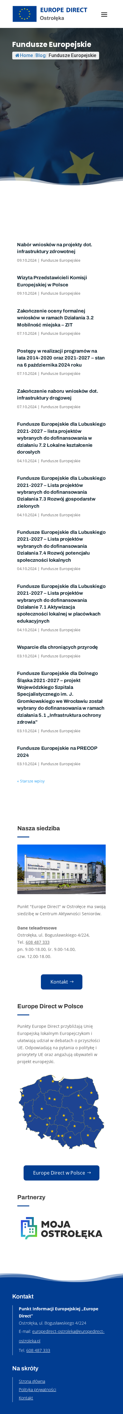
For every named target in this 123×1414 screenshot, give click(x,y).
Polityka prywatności (37, 1389)
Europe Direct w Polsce (59, 1173)
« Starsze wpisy (31, 781)
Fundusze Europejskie (60, 260)
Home (26, 55)
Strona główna (32, 1381)
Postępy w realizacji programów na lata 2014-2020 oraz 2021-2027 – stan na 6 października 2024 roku (61, 357)
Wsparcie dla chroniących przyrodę (57, 647)
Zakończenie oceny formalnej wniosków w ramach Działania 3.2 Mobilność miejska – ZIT (55, 317)
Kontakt (59, 982)
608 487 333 (38, 942)
